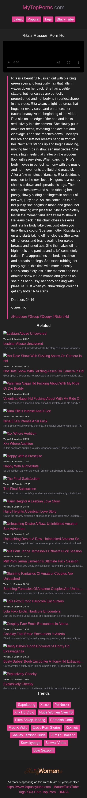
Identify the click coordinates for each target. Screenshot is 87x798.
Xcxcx (44, 705)
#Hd (66, 316)
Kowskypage (30, 743)
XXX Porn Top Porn (41, 792)
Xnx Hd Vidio (24, 712)
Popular (33, 19)
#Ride (57, 316)
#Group (33, 316)
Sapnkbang (26, 705)
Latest (18, 19)
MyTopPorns (44, 7)
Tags (48, 19)
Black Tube (65, 19)
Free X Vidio (18, 727)
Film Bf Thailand (63, 735)
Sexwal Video (55, 743)
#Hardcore (19, 316)
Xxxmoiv (72, 727)
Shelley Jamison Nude (29, 735)
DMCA (63, 792)
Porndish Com (61, 720)
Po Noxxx (61, 705)
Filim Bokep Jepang (30, 720)
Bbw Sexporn (43, 750)
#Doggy (46, 316)
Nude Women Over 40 (56, 712)
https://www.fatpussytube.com (29, 787)
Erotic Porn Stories (47, 727)
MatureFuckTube (66, 787)
